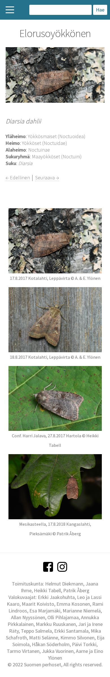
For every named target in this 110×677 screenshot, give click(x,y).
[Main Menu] (10, 10)
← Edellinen (18, 177)
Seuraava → (47, 177)
